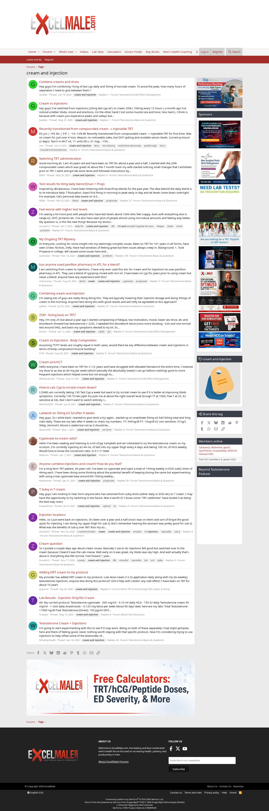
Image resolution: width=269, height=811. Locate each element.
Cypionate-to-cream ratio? (58, 438)
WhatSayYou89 (47, 640)
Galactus (43, 455)
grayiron (43, 589)
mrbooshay (45, 281)
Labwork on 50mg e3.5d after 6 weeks (67, 413)
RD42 (42, 175)
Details (181, 802)
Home (32, 52)
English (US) (36, 792)
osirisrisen (44, 255)
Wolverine (216, 447)
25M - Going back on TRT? (57, 315)
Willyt (42, 200)
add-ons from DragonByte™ (126, 802)
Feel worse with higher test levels (63, 209)
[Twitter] (178, 749)
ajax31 (226, 447)
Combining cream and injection (62, 293)
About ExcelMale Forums (113, 761)
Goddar (43, 94)
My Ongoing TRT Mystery (57, 239)
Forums (47, 52)
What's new (66, 52)
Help (224, 792)
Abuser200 (45, 429)
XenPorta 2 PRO (120, 807)
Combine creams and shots (59, 82)
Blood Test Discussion (133, 614)
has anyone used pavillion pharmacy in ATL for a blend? (79, 264)
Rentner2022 (46, 404)
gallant (43, 306)
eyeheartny (45, 480)
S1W (41, 353)
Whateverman (47, 378)
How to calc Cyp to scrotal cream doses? (67, 387)
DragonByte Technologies (164, 802)
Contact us (176, 792)
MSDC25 (232, 450)
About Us (212, 786)
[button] (38, 52)
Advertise (238, 786)
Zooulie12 (44, 226)
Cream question (51, 543)
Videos (84, 52)
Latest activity (34, 59)
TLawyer (43, 614)
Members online (211, 441)
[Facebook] (171, 749)
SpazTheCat (205, 450)
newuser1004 (206, 454)
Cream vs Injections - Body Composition (68, 340)
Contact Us (225, 786)
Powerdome (46, 506)
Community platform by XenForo (135, 799)
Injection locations (52, 515)
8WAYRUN (151, 807)
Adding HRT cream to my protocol (63, 572)
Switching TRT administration (60, 158)
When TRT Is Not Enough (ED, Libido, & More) (145, 589)
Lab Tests (98, 52)
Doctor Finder (133, 52)
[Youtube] (184, 749)
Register (49, 59)
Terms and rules (193, 792)
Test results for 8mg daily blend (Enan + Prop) (71, 184)
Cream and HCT (50, 362)
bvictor (43, 331)
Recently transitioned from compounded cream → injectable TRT (86, 129)
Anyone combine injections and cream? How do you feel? (80, 464)
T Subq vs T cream (52, 489)
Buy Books (152, 52)
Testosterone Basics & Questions (138, 120)
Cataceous (204, 447)
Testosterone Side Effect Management (140, 94)
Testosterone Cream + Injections (62, 623)
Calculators (114, 52)
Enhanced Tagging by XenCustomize (135, 805)
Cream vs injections (53, 103)
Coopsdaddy (220, 450)
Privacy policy (211, 792)
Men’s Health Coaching (177, 52)
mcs (41, 145)
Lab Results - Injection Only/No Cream (66, 598)
